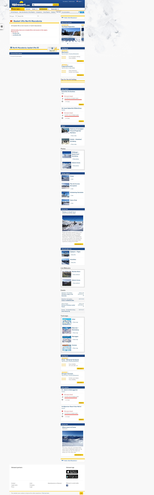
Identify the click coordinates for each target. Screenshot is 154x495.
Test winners (65, 1)
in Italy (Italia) (71, 68)
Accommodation (66, 12)
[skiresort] (20, 3)
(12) (16, 33)
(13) (17, 35)
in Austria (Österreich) (73, 53)
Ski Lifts (59, 12)
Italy (63, 93)
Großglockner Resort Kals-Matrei (71, 406)
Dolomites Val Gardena (68, 91)
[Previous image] (63, 34)
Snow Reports (46, 12)
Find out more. (45, 493)
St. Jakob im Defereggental (70, 390)
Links (31, 483)
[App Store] (72, 473)
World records (72, 1)
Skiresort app (70, 467)
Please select (54, 9)
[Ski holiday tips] (81, 12)
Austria (63, 110)
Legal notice (14, 485)
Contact (13, 483)
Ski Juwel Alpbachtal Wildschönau (72, 108)
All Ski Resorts (14, 12)
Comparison (39, 12)
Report (80, 104)
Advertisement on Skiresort (55, 483)
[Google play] (72, 478)
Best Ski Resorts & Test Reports (27, 12)
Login (31, 487)
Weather (53, 12)
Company (32, 485)
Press (12, 487)
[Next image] (83, 34)
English (79, 1)
